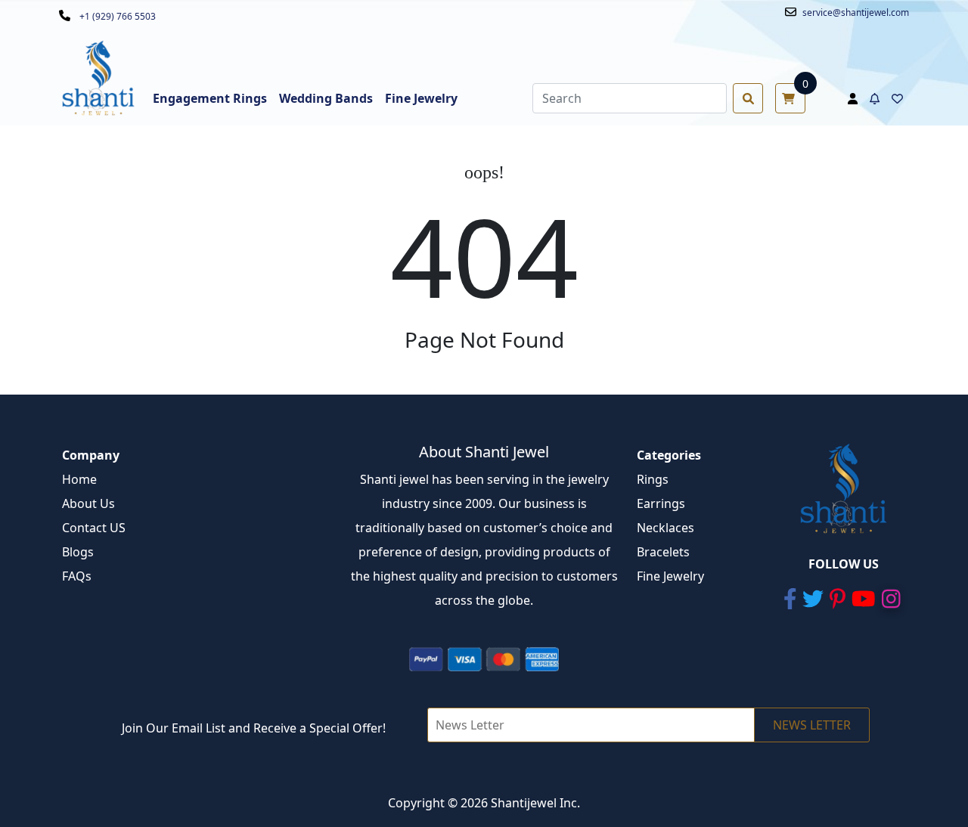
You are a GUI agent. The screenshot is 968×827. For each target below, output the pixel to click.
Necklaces (665, 527)
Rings (653, 479)
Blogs (78, 552)
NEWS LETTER (812, 725)
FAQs (77, 576)
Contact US (94, 527)
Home (79, 479)
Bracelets (663, 552)
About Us (88, 503)
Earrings (661, 503)
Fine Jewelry (670, 576)
